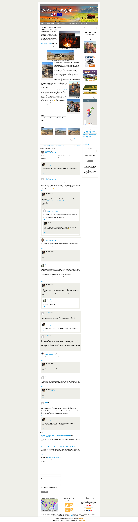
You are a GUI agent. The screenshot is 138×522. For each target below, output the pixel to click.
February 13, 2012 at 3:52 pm (51, 194)
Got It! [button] (81, 518)
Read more (82, 520)
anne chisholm (48, 151)
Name (41, 473)
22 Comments (56, 29)
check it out (50, 95)
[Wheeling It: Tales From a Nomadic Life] (69, 7)
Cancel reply (59, 457)
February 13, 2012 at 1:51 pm (50, 179)
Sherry (46, 402)
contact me (71, 515)
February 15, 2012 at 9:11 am (51, 420)
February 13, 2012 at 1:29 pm (50, 152)
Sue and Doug (47, 335)
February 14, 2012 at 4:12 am (52, 211)
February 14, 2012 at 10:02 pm (52, 301)
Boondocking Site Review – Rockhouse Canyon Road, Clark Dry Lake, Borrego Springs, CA (74, 136)
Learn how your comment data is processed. (63, 494)
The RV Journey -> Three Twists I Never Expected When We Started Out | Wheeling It (58, 446)
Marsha (46, 376)
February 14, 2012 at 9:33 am (51, 390)
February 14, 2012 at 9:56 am (50, 403)
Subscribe (90, 161)
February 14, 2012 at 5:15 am (50, 354)
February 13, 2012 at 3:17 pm (50, 266)
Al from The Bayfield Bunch (50, 353)
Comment (42, 461)
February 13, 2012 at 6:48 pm (51, 325)
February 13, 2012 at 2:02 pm (50, 240)
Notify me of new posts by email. (47, 489)
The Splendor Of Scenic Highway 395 (89, 134)
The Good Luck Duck (49, 264)
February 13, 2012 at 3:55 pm (51, 165)
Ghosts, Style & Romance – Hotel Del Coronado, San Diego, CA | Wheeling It (56, 435)
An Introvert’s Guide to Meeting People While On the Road (53, 200)
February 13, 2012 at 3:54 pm (51, 285)
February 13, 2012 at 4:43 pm (50, 313)
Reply (42, 160)
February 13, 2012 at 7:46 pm (50, 336)
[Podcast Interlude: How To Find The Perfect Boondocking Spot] (60, 131)
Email (41, 478)
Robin (46, 178)
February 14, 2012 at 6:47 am (50, 378)
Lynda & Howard (48, 312)
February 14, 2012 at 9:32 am (53, 224)
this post (70, 67)
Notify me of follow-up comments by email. (49, 487)
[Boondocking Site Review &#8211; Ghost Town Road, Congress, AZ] (47, 131)
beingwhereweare (48, 239)
